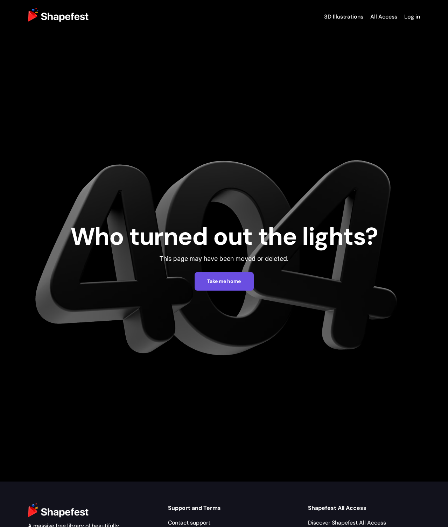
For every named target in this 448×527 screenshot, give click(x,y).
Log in (412, 16)
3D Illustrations (343, 16)
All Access (383, 16)
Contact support (189, 522)
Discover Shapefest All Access (347, 522)
